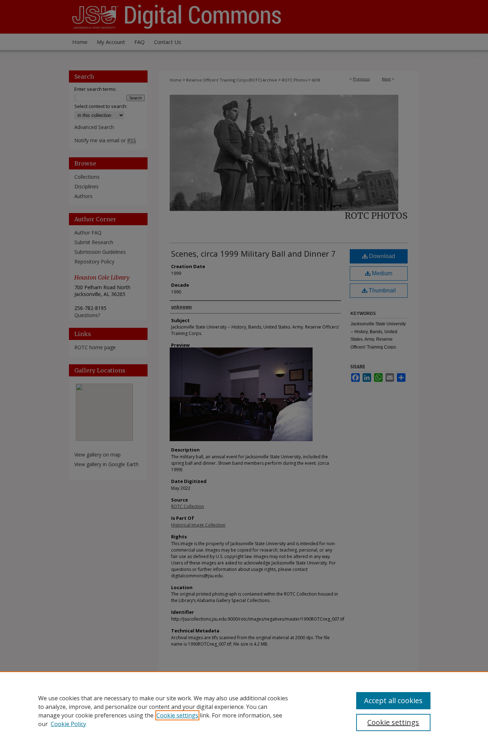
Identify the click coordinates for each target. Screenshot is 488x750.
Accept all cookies (393, 700)
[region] (244, 710)
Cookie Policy (68, 724)
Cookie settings (177, 715)
